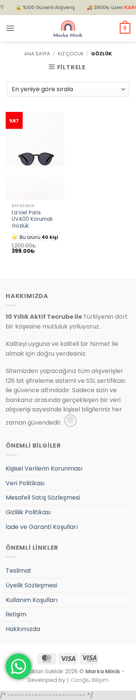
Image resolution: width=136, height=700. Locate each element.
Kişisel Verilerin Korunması (44, 468)
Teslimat (18, 570)
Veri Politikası (25, 483)
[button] (10, 28)
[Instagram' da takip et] (70, 420)
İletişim (16, 614)
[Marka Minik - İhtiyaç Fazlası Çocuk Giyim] (68, 28)
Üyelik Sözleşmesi (31, 585)
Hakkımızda (23, 629)
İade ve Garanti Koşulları (42, 527)
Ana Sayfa (37, 53)
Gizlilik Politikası (28, 512)
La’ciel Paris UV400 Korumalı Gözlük (32, 219)
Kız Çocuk (71, 53)
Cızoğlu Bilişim (89, 680)
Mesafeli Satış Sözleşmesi (43, 497)
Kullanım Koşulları (31, 600)
